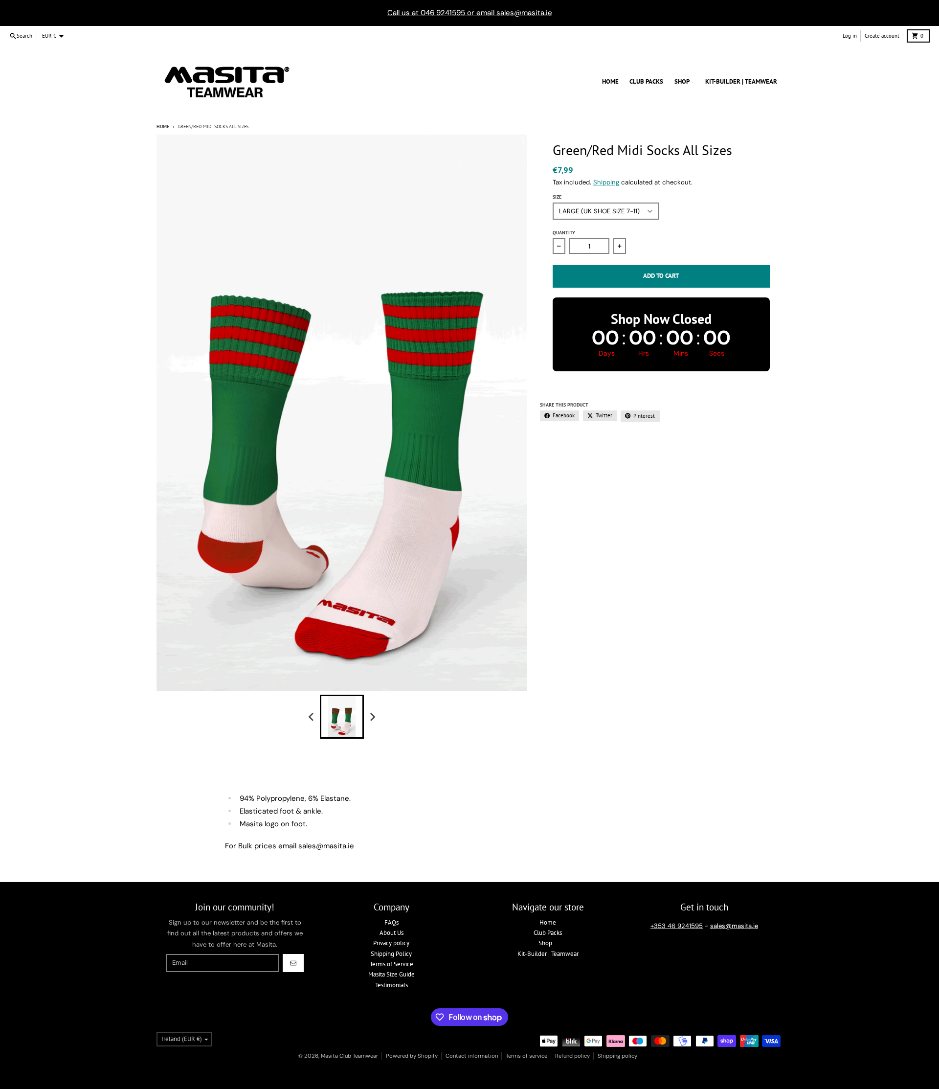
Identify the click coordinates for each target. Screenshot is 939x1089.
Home (162, 126)
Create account (882, 35)
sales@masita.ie (734, 926)
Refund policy (572, 1055)
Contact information (472, 1055)
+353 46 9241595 (676, 926)
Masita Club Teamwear (349, 1055)
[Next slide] (372, 716)
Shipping (606, 182)
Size (557, 197)
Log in (850, 35)
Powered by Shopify (412, 1055)
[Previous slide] (311, 716)
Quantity (564, 232)
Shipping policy (617, 1055)
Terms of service (526, 1055)
